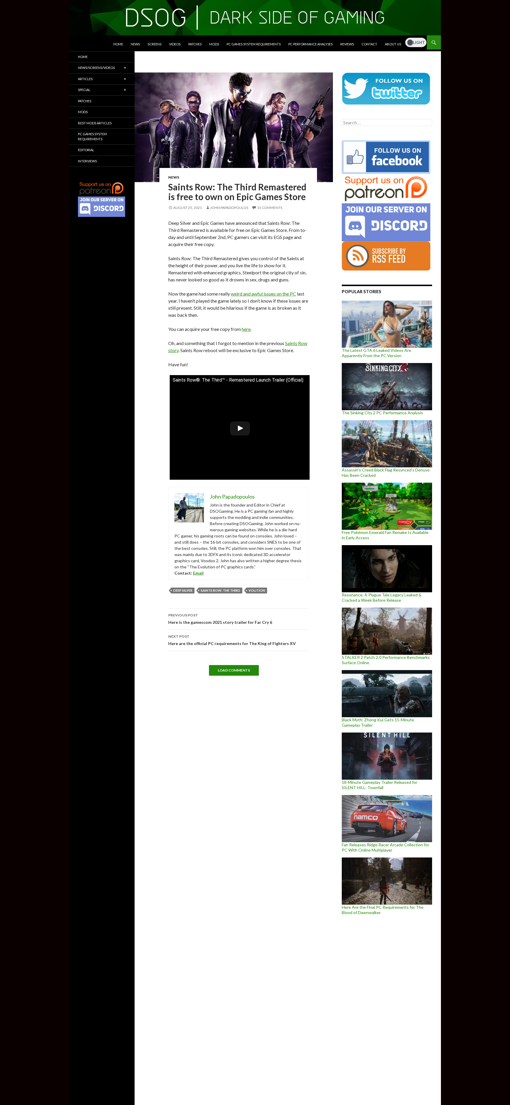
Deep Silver (182, 590)
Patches (195, 44)
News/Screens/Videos (96, 68)
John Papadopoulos (229, 207)
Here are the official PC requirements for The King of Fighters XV (232, 640)
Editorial (86, 150)
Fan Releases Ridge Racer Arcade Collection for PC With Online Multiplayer (385, 847)
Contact (369, 44)
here (246, 329)
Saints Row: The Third (220, 590)
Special (84, 90)
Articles (85, 79)
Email (198, 572)
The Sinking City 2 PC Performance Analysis (382, 412)
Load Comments (234, 670)
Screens (154, 44)
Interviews (87, 161)
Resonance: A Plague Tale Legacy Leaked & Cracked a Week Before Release (381, 597)
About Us (393, 44)
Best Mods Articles (95, 123)
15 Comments (269, 207)
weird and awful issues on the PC (263, 293)
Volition (257, 590)
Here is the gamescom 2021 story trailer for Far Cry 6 (220, 619)
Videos (175, 44)
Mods (214, 44)
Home (118, 44)
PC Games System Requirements (254, 44)
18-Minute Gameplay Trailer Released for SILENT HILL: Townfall (379, 785)
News (135, 44)
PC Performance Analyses (310, 44)
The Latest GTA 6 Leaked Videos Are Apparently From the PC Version (376, 353)
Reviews (347, 44)
